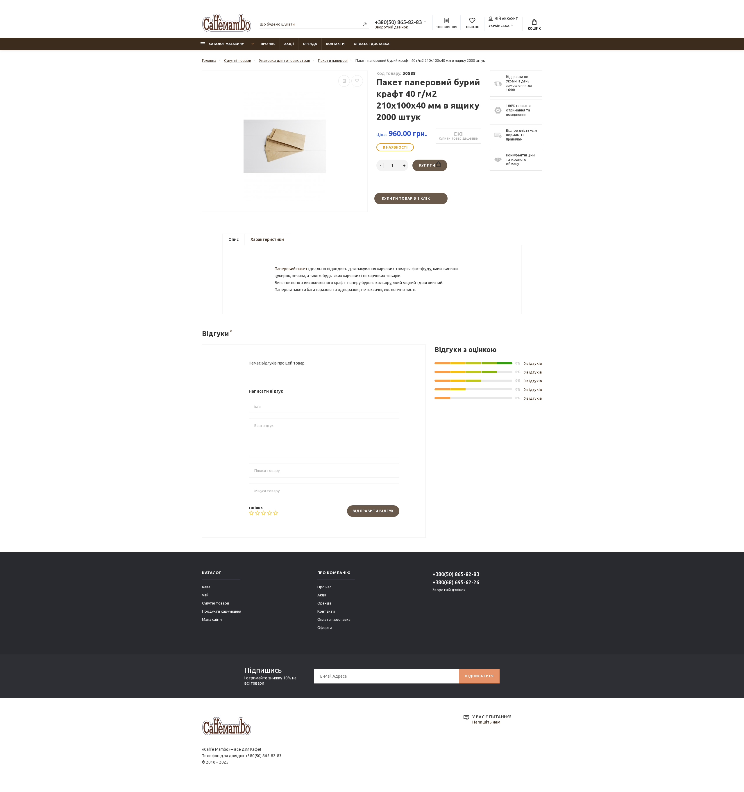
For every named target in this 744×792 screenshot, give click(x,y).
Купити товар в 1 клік (406, 198)
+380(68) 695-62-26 (455, 582)
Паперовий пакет (291, 268)
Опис (233, 239)
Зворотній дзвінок (391, 27)
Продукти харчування (221, 611)
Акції (289, 44)
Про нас (268, 44)
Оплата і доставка (371, 44)
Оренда (310, 44)
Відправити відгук (373, 511)
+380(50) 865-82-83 (398, 22)
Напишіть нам (486, 722)
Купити (427, 165)
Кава (206, 587)
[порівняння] (344, 81)
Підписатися (479, 676)
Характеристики (267, 239)
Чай (205, 595)
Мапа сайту (212, 619)
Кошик (534, 28)
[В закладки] (357, 81)
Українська (499, 26)
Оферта (324, 627)
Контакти (335, 44)
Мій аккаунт (506, 18)
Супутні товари (215, 603)
